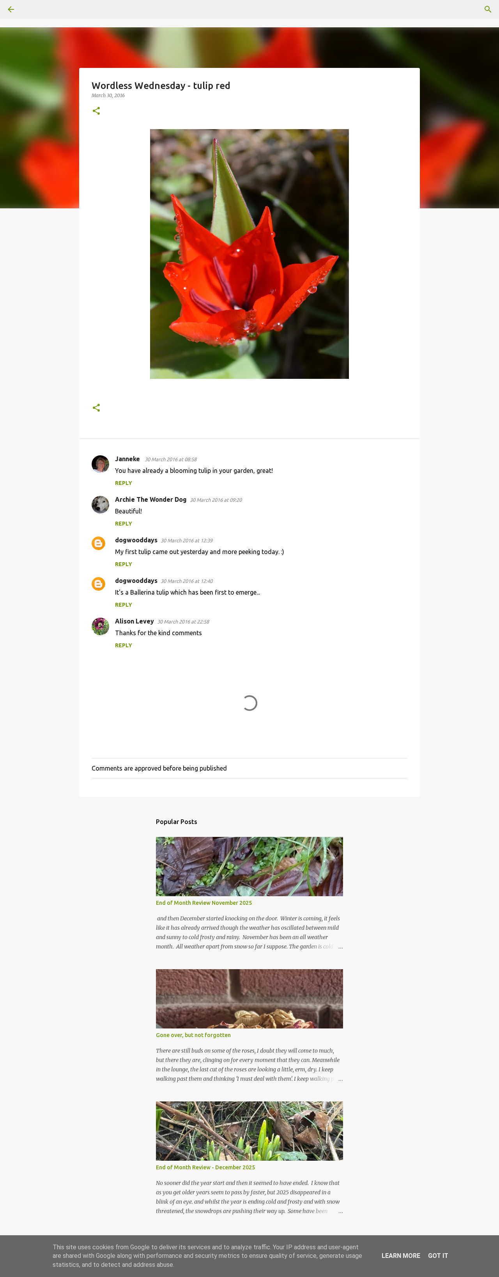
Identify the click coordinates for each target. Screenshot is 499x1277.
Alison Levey (134, 621)
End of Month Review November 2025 (204, 903)
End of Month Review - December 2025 (205, 1167)
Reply (123, 483)
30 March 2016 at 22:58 (183, 621)
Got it (438, 1255)
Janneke (128, 458)
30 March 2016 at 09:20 (216, 500)
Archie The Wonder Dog (151, 499)
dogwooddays (136, 539)
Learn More (401, 1255)
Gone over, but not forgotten (193, 1035)
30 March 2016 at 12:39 (186, 540)
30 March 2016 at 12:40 (186, 581)
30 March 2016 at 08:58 (170, 459)
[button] (96, 111)
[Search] (32, 9)
